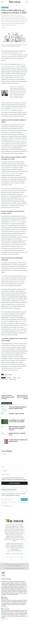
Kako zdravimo (8, 5)
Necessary (4, 597)
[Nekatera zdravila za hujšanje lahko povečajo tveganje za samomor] (4, 428)
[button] (2, 2)
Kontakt (8, 564)
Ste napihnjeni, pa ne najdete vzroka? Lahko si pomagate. (17, 420)
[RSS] (14, 557)
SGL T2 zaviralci (5, 379)
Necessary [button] (3, 596)
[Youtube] (21, 557)
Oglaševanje (22, 564)
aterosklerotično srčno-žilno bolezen (10, 173)
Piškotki (10, 565)
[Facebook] (7, 557)
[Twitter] (18, 557)
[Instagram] (11, 557)
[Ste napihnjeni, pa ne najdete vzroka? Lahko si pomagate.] (4, 421)
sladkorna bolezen (12, 379)
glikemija (14, 377)
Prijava (24, 499)
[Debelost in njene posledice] (4, 415)
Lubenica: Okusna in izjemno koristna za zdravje (22, 397)
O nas (4, 564)
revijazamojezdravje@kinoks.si (16, 553)
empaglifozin (8, 377)
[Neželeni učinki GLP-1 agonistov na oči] (4, 434)
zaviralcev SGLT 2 (22, 321)
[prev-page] (2, 446)
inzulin (19, 377)
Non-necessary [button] (4, 607)
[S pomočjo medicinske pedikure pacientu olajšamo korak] (4, 409)
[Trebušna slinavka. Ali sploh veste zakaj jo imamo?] (4, 441)
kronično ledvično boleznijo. (15, 222)
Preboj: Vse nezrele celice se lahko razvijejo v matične (7, 397)
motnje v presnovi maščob (13, 66)
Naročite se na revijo (15, 564)
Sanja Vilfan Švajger (8, 374)
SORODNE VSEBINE (6, 403)
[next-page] (4, 446)
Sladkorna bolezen (16, 5)
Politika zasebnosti (16, 565)
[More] (26, 387)
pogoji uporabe (17, 502)
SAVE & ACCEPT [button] (4, 618)
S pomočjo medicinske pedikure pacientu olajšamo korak (17, 407)
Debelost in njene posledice (16, 413)
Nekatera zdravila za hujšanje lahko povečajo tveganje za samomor (17, 428)
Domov (2, 5)
